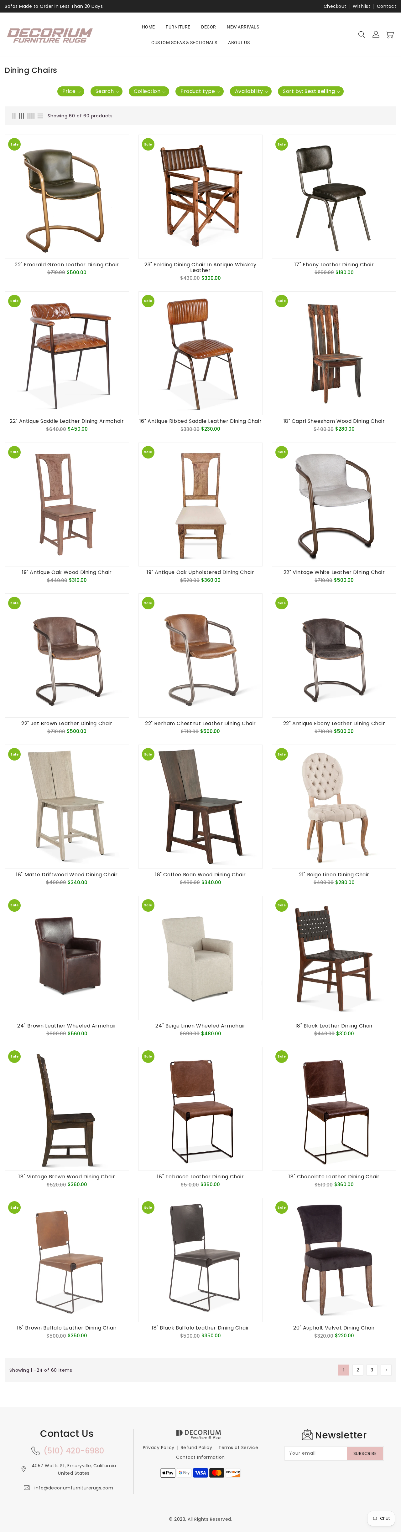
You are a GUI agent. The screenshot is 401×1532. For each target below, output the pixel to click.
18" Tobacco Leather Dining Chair (200, 1177)
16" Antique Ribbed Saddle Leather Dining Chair (200, 421)
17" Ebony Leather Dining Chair (334, 265)
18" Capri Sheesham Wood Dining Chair (334, 421)
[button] (70, 91)
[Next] (386, 1370)
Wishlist (361, 6)
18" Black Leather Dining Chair (334, 1026)
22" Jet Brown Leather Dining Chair (66, 723)
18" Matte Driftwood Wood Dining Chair (66, 875)
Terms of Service (238, 1447)
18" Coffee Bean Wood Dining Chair (200, 875)
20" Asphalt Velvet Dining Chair (334, 1328)
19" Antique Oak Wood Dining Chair (67, 572)
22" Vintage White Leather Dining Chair (334, 572)
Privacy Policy (158, 1447)
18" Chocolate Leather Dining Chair (334, 1177)
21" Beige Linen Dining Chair (334, 875)
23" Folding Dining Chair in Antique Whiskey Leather (200, 267)
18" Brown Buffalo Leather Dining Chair (67, 1328)
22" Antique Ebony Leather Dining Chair (334, 723)
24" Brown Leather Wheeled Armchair (66, 1026)
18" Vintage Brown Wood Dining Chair (66, 1177)
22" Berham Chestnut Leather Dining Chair (200, 723)
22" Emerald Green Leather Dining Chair (67, 265)
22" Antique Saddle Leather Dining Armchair (67, 421)
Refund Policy (196, 1447)
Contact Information (200, 1457)
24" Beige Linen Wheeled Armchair (200, 1026)
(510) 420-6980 (74, 1451)
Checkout (335, 6)
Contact (387, 6)
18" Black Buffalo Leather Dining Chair (200, 1328)
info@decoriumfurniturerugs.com (73, 1488)
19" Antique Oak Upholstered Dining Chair (200, 572)
